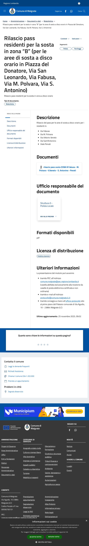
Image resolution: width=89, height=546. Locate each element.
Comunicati (71, 450)
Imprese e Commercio (31, 460)
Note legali (49, 512)
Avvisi (69, 454)
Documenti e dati (34, 21)
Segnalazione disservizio (28, 506)
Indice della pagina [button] (13, 114)
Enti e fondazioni (8, 458)
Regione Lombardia (11, 3)
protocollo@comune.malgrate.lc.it (55, 297)
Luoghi (69, 466)
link (67, 532)
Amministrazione (17, 21)
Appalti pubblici (29, 465)
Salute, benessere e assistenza (52, 474)
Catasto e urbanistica (31, 469)
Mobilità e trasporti (30, 477)
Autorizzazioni (50, 480)
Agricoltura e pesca (52, 484)
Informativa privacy (52, 508)
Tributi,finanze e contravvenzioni (51, 463)
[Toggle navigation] (4, 11)
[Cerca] (84, 11)
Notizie (69, 446)
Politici (4, 463)
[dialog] (44, 532)
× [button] (86, 521)
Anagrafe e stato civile (32, 448)
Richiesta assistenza (31, 515)
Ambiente (49, 468)
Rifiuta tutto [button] (53, 537)
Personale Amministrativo (7, 469)
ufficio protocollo (73, 301)
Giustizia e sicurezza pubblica (53, 455)
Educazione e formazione (50, 448)
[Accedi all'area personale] (79, 3)
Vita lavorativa (29, 456)
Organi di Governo (8, 446)
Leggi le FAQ (28, 511)
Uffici (3, 454)
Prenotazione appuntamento (29, 498)
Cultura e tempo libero (32, 452)
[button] (44, 542)
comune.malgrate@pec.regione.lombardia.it (59, 281)
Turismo (26, 473)
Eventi (69, 470)
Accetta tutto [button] (35, 537)
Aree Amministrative (9, 450)
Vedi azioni (76, 38)
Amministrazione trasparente (51, 498)
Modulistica (48, 21)
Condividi (64, 38)
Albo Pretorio (50, 504)
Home (5, 21)
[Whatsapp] (70, 11)
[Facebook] (64, 11)
